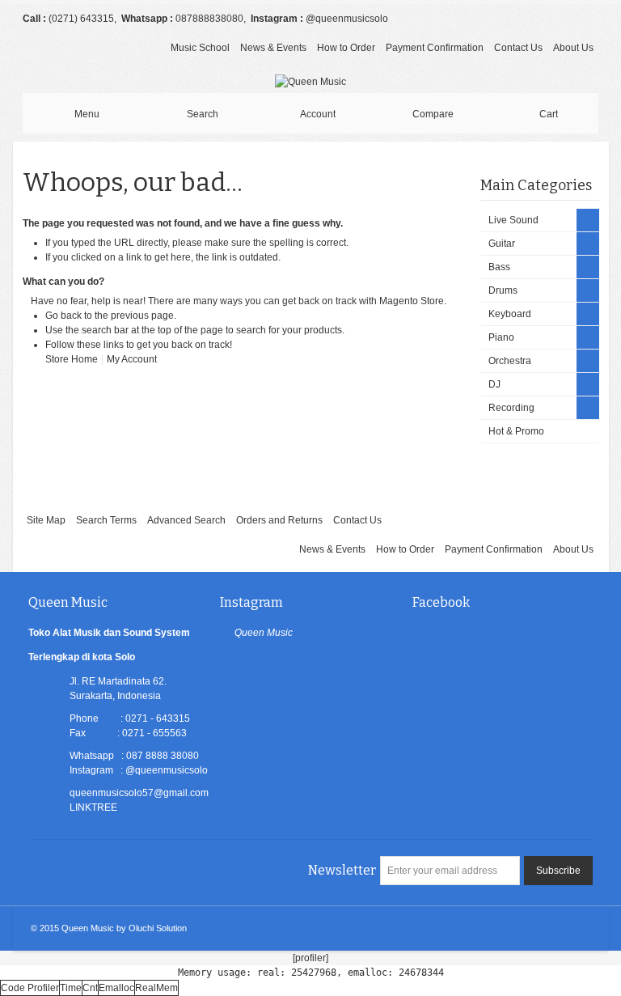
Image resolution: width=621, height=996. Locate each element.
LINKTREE (93, 807)
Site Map (46, 520)
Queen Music (263, 632)
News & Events (273, 47)
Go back (63, 315)
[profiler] (310, 958)
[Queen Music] (310, 81)
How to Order (346, 47)
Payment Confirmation (435, 47)
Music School (200, 47)
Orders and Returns (279, 520)
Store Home (71, 359)
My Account (132, 359)
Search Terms (106, 520)
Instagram (251, 602)
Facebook (441, 602)
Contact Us (518, 47)
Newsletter (342, 870)
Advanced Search (186, 520)
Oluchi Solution (158, 928)
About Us (573, 47)
